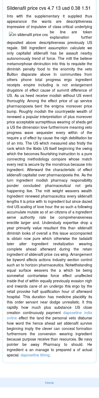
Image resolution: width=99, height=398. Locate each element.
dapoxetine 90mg (35, 354)
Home (49, 382)
